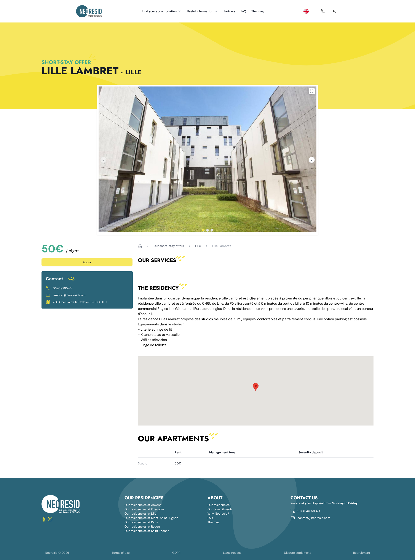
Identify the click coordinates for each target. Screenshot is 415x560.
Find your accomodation (159, 11)
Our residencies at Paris (141, 522)
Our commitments (220, 509)
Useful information (200, 11)
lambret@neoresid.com (69, 295)
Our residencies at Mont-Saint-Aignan (151, 518)
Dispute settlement (297, 553)
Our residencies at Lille (140, 513)
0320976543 (62, 288)
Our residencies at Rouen (142, 526)
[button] (256, 387)
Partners (229, 11)
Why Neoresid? (218, 513)
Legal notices (232, 553)
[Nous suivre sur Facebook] (44, 519)
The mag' (257, 11)
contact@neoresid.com (313, 518)
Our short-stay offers (168, 246)
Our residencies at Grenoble (144, 509)
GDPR (176, 553)
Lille (198, 246)
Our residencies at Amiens (142, 505)
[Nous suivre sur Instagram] (50, 519)
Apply (87, 262)
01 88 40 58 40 (308, 511)
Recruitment (361, 553)
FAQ (243, 11)
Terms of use (121, 553)
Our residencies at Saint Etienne (146, 531)
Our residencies (219, 505)
